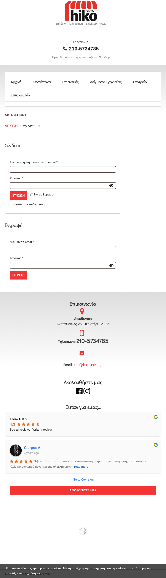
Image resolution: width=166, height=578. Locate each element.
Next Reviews (83, 479)
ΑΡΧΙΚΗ (11, 126)
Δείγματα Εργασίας (106, 81)
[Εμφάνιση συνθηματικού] (111, 185)
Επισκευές (70, 81)
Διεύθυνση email (29, 242)
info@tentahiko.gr (88, 364)
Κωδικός (23, 178)
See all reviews (20, 429)
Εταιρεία (140, 81)
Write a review (42, 429)
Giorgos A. (32, 448)
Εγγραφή (18, 275)
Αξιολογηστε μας (83, 490)
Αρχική (16, 81)
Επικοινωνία (20, 94)
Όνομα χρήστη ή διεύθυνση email (40, 162)
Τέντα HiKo (18, 419)
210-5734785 (84, 49)
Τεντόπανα (42, 81)
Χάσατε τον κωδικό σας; (29, 204)
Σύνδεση (19, 195)
